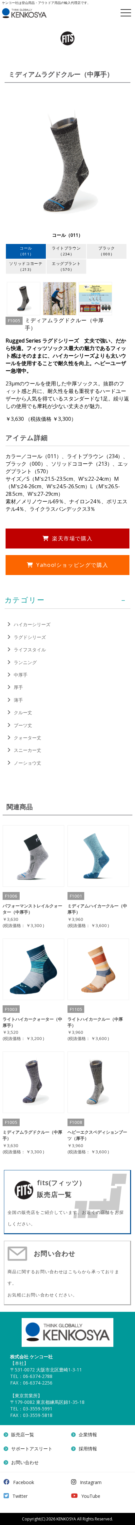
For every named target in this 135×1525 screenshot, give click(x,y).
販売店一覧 (22, 1434)
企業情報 (88, 1434)
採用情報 (88, 1448)
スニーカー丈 (27, 750)
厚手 (18, 687)
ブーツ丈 (23, 725)
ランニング (25, 662)
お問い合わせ (25, 1462)
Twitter (20, 1496)
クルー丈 (23, 712)
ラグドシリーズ (30, 637)
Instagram (91, 1482)
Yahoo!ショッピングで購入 (72, 564)
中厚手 (21, 675)
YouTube (90, 1496)
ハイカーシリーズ (32, 624)
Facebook (23, 1482)
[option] (67, 165)
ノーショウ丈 (27, 763)
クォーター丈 (27, 738)
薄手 (18, 700)
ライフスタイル (30, 649)
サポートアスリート (31, 1448)
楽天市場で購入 (72, 538)
